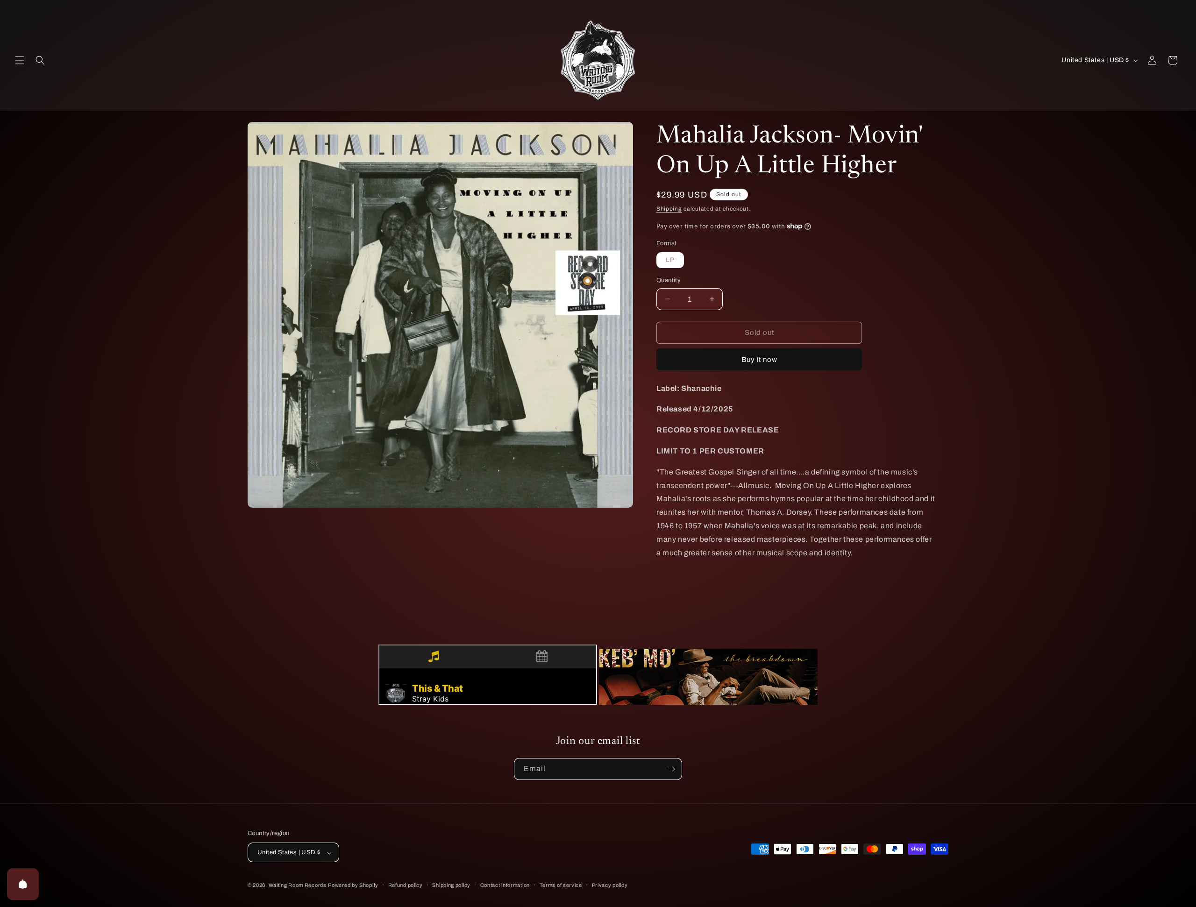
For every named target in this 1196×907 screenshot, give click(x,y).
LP (675, 262)
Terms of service (561, 885)
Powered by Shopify (353, 885)
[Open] (23, 884)
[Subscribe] (671, 769)
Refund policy (405, 885)
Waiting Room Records (298, 885)
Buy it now (759, 359)
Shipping (669, 208)
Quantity (668, 280)
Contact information (505, 885)
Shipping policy (451, 885)
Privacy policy (610, 885)
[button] (19, 60)
